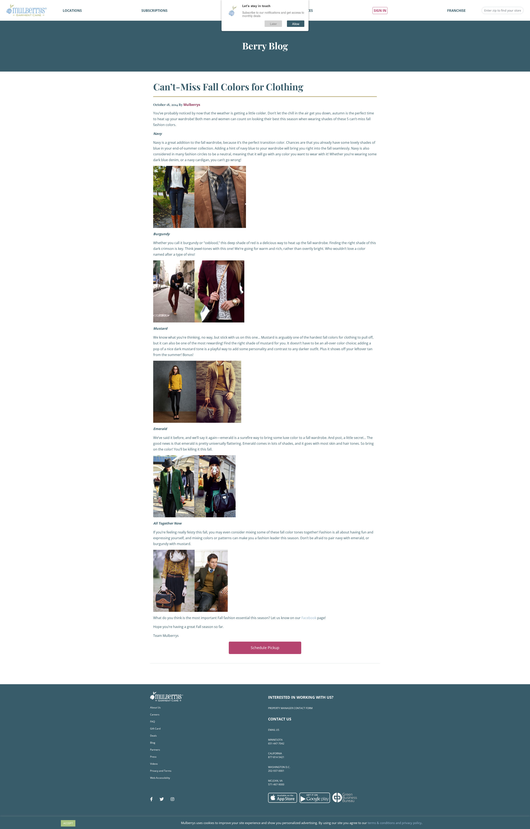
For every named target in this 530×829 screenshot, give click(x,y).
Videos (154, 764)
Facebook (308, 618)
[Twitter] (162, 799)
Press (153, 756)
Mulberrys (191, 104)
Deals (153, 735)
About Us (155, 707)
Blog (152, 742)
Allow (295, 24)
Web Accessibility (160, 778)
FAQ (152, 721)
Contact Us (279, 718)
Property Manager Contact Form (290, 708)
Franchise (456, 10)
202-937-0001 (276, 771)
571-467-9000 (276, 784)
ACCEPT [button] (68, 823)
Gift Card (155, 728)
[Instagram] (172, 799)
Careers (154, 714)
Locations (72, 10)
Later (273, 24)
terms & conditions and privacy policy (395, 823)
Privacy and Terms (160, 771)
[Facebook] (151, 799)
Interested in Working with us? (301, 697)
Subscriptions (154, 10)
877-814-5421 (276, 757)
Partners (155, 749)
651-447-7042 (276, 743)
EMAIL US (273, 730)
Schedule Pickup (265, 647)
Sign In (380, 10)
